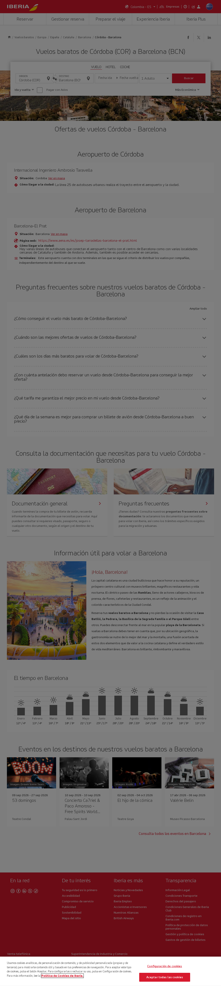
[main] (110, 971)
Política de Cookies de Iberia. (62, 975)
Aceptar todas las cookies (164, 977)
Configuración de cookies (164, 966)
